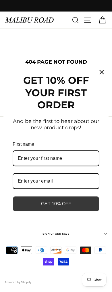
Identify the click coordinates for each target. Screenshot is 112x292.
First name (23, 144)
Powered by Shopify (18, 282)
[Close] (102, 72)
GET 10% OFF (56, 203)
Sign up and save (56, 233)
